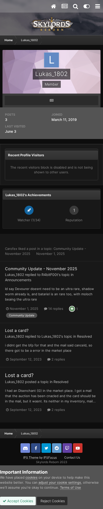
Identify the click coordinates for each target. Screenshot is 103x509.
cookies (32, 477)
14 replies (55, 309)
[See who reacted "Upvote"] (72, 308)
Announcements (18, 280)
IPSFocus (50, 457)
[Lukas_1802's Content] (51, 100)
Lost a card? (16, 330)
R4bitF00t (50, 274)
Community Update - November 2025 (41, 268)
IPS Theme (30, 457)
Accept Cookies (19, 501)
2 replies (57, 359)
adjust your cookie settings (59, 482)
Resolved (84, 336)
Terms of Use (70, 487)
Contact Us (72, 457)
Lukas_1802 (14, 274)
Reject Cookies (52, 501)
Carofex (11, 249)
